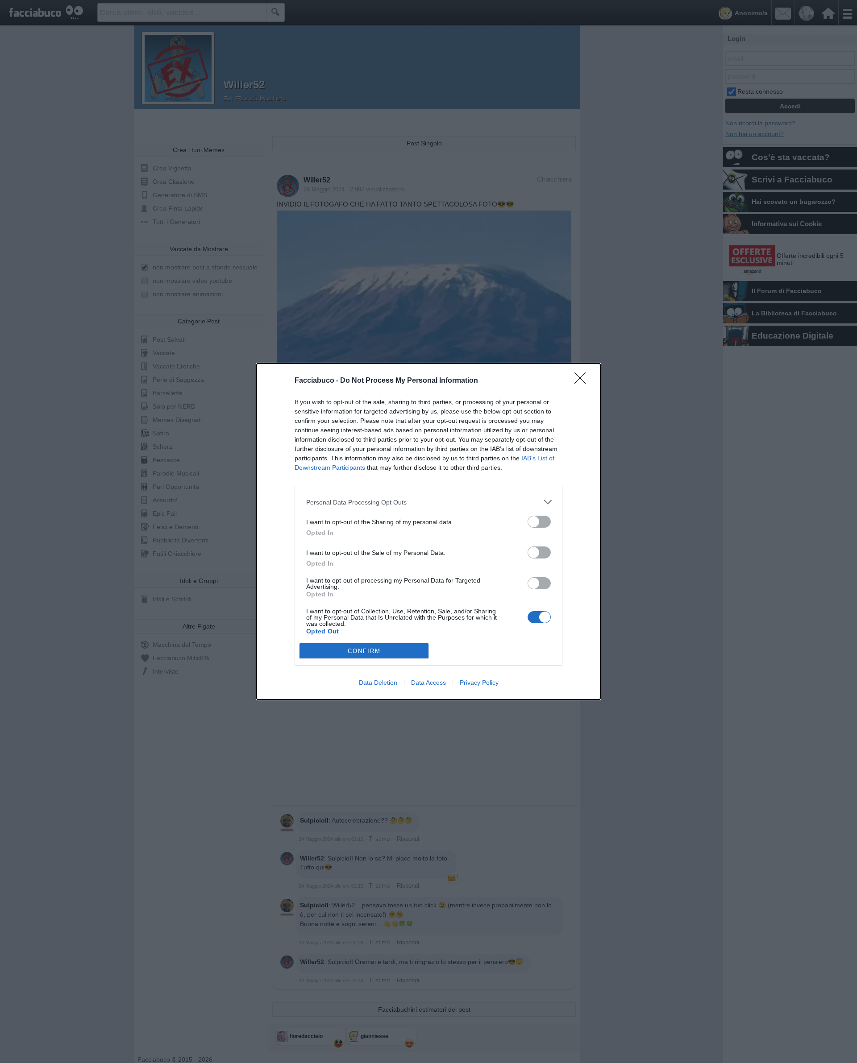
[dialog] (428, 531)
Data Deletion (378, 682)
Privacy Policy (479, 682)
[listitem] (428, 502)
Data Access (428, 682)
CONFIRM (364, 651)
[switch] (539, 522)
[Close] (582, 380)
